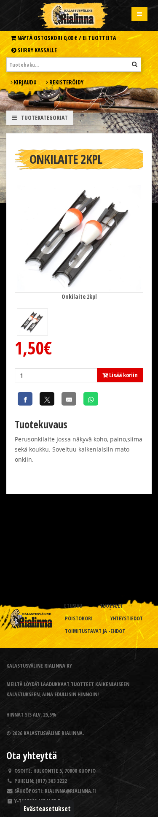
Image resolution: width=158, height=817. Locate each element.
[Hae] (134, 64)
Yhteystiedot (126, 618)
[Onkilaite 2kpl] (79, 237)
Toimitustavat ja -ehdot (95, 631)
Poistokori (79, 618)
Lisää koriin (123, 375)
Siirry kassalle (36, 50)
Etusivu (73, 605)
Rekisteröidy (65, 82)
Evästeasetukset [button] (47, 808)
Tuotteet (111, 605)
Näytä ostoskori (66, 38)
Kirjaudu (25, 82)
